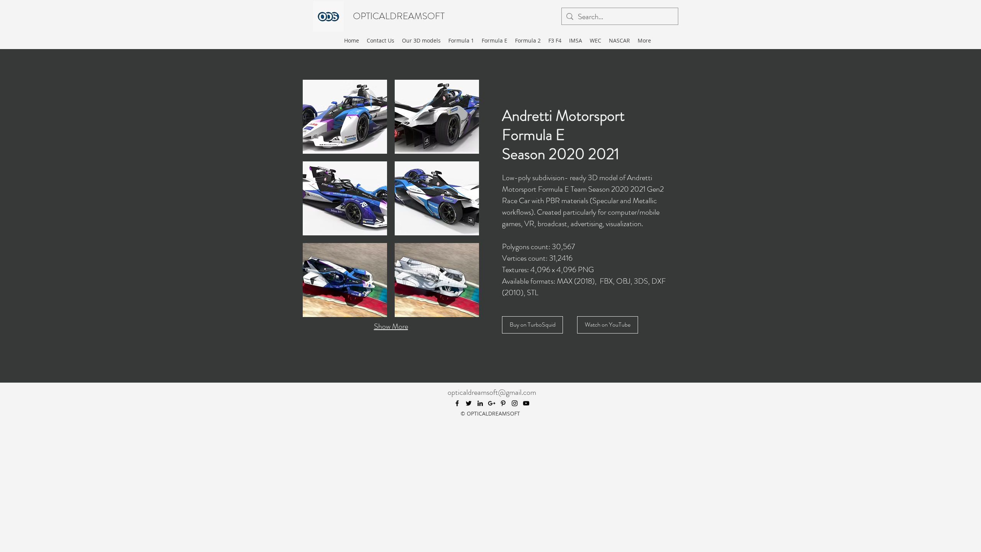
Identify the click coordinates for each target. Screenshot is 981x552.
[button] (345, 117)
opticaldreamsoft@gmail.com (492, 392)
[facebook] (457, 403)
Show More (391, 326)
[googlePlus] (491, 403)
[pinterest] (503, 403)
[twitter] (468, 403)
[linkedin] (480, 403)
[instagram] (514, 403)
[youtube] (526, 403)
